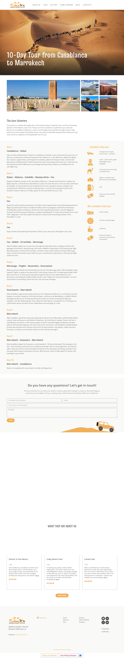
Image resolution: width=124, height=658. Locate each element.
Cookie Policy (105, 631)
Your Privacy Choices (68, 655)
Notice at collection (50, 655)
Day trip (81, 618)
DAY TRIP (53, 5)
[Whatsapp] (103, 622)
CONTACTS (87, 5)
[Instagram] (107, 618)
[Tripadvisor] (107, 622)
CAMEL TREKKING (66, 5)
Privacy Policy (105, 629)
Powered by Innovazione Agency (62, 649)
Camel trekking (84, 620)
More (37, 575)
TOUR (45, 5)
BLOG (78, 5)
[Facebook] (103, 618)
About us (66, 620)
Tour (64, 622)
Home (65, 618)
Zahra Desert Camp (21, 635)
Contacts (82, 622)
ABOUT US (36, 5)
